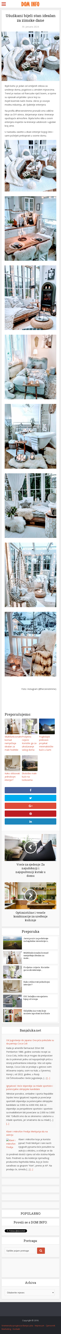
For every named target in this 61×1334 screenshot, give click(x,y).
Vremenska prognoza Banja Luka (17, 1325)
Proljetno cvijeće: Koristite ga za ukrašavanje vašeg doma (29, 743)
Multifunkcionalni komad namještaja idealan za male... (35, 955)
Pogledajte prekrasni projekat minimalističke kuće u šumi (46, 743)
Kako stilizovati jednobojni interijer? (12, 776)
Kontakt (16, 1329)
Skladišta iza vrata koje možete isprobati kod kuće (36, 1012)
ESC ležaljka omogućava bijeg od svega (35, 997)
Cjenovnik (50, 1325)
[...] (48, 1078)
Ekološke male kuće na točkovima (29, 776)
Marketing (6, 1329)
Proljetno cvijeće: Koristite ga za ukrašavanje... (36, 968)
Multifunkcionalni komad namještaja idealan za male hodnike (12, 743)
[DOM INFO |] (30, 3)
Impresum (39, 1325)
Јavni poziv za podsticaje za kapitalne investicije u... (36, 939)
